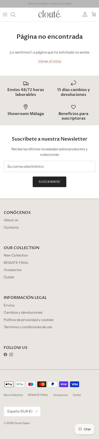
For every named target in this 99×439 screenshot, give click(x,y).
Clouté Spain (22, 423)
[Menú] (5, 14)
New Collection (16, 255)
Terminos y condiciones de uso (28, 327)
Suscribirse (49, 181)
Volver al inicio (49, 61)
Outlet (9, 277)
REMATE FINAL (16, 262)
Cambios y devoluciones (23, 312)
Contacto (11, 227)
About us (11, 220)
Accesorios (12, 270)
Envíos (9, 305)
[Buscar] (15, 14)
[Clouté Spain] (49, 14)
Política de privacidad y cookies (28, 320)
